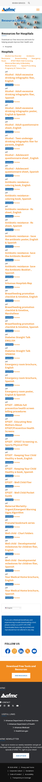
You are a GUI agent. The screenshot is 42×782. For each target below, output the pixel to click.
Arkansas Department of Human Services (22, 720)
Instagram (6, 706)
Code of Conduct (16, 774)
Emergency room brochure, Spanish (21, 379)
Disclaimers (30, 771)
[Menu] (38, 9)
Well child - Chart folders (19, 533)
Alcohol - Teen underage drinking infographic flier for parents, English (21, 141)
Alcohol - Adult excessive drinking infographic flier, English (20, 78)
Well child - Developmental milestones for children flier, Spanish (21, 563)
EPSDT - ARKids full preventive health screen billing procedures (19, 408)
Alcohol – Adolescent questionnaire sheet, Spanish (22, 170)
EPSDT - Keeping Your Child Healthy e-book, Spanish (20, 470)
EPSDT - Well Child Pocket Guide (19, 494)
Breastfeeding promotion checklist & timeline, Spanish (21, 325)
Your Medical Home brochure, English (22, 578)
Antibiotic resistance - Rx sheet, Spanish (19, 224)
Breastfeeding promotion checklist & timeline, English (21, 295)
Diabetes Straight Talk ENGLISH (17, 339)
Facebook (2, 706)
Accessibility (29, 774)
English (9, 608)
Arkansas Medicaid (22, 727)
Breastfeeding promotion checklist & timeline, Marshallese (19, 310)
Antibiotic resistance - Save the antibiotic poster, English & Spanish (21, 239)
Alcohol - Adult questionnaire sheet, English (21, 126)
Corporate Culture (16, 771)
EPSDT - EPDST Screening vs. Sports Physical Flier (21, 443)
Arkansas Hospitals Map (18, 283)
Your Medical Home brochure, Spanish (22, 592)
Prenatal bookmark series (20, 523)
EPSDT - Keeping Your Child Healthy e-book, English (20, 456)
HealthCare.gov (22, 731)
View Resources (21, 676)
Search (29, 3)
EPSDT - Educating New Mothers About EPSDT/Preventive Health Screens (19, 426)
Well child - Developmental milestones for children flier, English (21, 547)
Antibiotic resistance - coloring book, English (17, 183)
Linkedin (10, 706)
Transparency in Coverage (21, 778)
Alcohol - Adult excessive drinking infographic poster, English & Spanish (21, 111)
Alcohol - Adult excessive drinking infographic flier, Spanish (20, 94)
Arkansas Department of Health (22, 724)
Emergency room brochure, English (21, 366)
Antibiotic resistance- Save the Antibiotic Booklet (20, 254)
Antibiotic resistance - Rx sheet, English (19, 210)
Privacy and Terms (27, 767)
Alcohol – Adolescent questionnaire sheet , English (22, 156)
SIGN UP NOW (21, 756)
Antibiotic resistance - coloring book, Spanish (18, 197)
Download (9, 85)
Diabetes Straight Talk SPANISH (17, 352)
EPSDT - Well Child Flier (18, 482)
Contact (6, 702)
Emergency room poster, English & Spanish (19, 393)
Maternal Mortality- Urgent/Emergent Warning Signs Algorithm (20, 509)
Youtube (17, 706)
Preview (16, 85)
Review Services (18, 3)
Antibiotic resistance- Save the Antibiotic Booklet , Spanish (20, 269)
